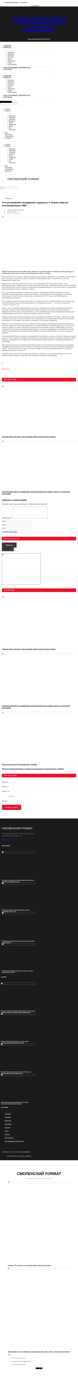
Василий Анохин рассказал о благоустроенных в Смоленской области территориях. (16, 1072)
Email (4, 525)
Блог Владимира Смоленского (17, 67)
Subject (4, 791)
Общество (9, 198)
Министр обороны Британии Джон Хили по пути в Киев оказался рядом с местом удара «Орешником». (18, 1011)
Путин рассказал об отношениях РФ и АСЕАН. (19, 764)
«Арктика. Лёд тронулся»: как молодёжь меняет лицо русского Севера (29, 437)
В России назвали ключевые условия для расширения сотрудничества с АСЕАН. (33, 769)
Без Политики (12, 64)
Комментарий (7, 518)
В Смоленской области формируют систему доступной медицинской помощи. (14, 1102)
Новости (7, 47)
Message (5, 801)
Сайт (3, 528)
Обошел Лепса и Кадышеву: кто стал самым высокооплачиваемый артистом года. (15, 1042)
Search (10, 102)
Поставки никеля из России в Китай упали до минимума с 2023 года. (16, 910)
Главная (7, 45)
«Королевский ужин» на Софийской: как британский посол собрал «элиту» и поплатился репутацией (39, 1351)
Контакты (8, 69)
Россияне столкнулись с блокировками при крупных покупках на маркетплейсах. (18, 880)
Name (4, 782)
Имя (4, 521)
